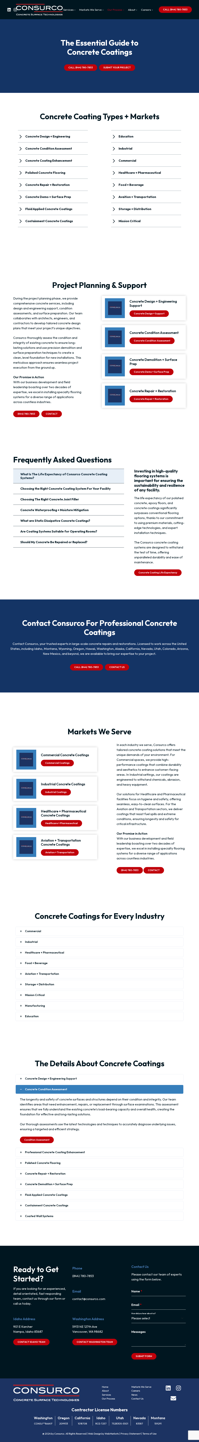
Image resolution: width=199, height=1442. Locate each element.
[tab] (68, 476)
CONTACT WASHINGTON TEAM (95, 1341)
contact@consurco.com (88, 1299)
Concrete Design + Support (149, 313)
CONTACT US (117, 667)
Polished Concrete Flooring (42, 1163)
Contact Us (137, 1398)
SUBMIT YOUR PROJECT (117, 67)
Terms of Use (149, 1433)
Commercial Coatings (57, 762)
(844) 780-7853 (26, 413)
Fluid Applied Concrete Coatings (46, 1195)
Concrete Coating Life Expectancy (158, 572)
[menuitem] (69, 9)
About (105, 1390)
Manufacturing (35, 1005)
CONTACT (52, 413)
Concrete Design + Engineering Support (51, 1078)
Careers (135, 1390)
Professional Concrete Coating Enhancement (55, 1152)
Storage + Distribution (39, 984)
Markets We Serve (141, 1386)
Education (32, 1016)
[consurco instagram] (178, 1388)
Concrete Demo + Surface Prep (151, 371)
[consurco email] (173, 1398)
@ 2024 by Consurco (53, 1433)
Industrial (31, 942)
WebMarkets (112, 1433)
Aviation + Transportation (59, 852)
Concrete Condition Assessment (152, 340)
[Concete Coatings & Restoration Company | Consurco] (39, 9)
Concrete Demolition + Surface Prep (49, 1184)
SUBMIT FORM (144, 1356)
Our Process (108, 1398)
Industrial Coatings (56, 792)
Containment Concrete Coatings (46, 1205)
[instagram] (15, 10)
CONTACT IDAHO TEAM (31, 1341)
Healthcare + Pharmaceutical (61, 823)
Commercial (33, 931)
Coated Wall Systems (39, 1216)
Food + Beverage (36, 963)
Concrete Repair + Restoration (151, 398)
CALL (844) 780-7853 (175, 9)
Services (106, 1394)
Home (105, 1386)
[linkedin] (9, 10)
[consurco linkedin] (168, 1388)
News (134, 1394)
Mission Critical (35, 995)
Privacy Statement (130, 1433)
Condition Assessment (36, 1139)
